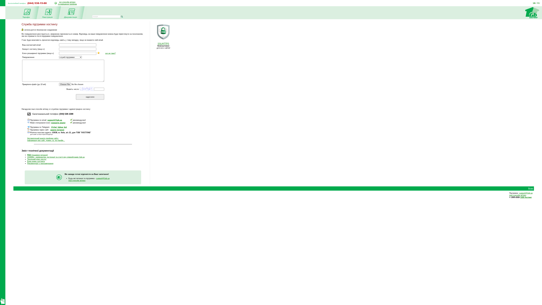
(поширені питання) (37, 155)
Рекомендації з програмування (40, 163)
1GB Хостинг (526, 197)
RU (538, 3)
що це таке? (110, 53)
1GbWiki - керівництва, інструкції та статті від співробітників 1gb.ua (56, 157)
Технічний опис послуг (36, 159)
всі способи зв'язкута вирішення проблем (67, 3)
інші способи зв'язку (77, 180)
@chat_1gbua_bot (59, 127)
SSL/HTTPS (163, 44)
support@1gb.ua (54, 120)
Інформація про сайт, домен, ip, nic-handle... (46, 140)
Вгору (530, 188)
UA (534, 3)
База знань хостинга (36, 161)
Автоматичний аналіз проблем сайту (42, 138)
